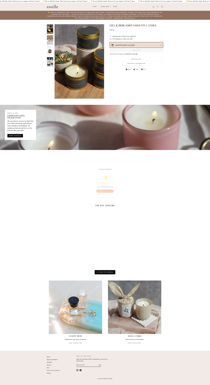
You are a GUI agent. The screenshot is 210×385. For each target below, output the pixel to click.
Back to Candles (106, 272)
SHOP (95, 6)
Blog (115, 6)
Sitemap (49, 373)
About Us (49, 365)
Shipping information (136, 63)
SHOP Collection (75, 343)
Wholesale (49, 362)
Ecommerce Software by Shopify (105, 378)
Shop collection (134, 343)
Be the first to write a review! (105, 191)
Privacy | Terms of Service (53, 370)
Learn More (105, 6)
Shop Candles (15, 135)
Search (48, 357)
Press (48, 367)
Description (136, 59)
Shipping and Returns (52, 359)
